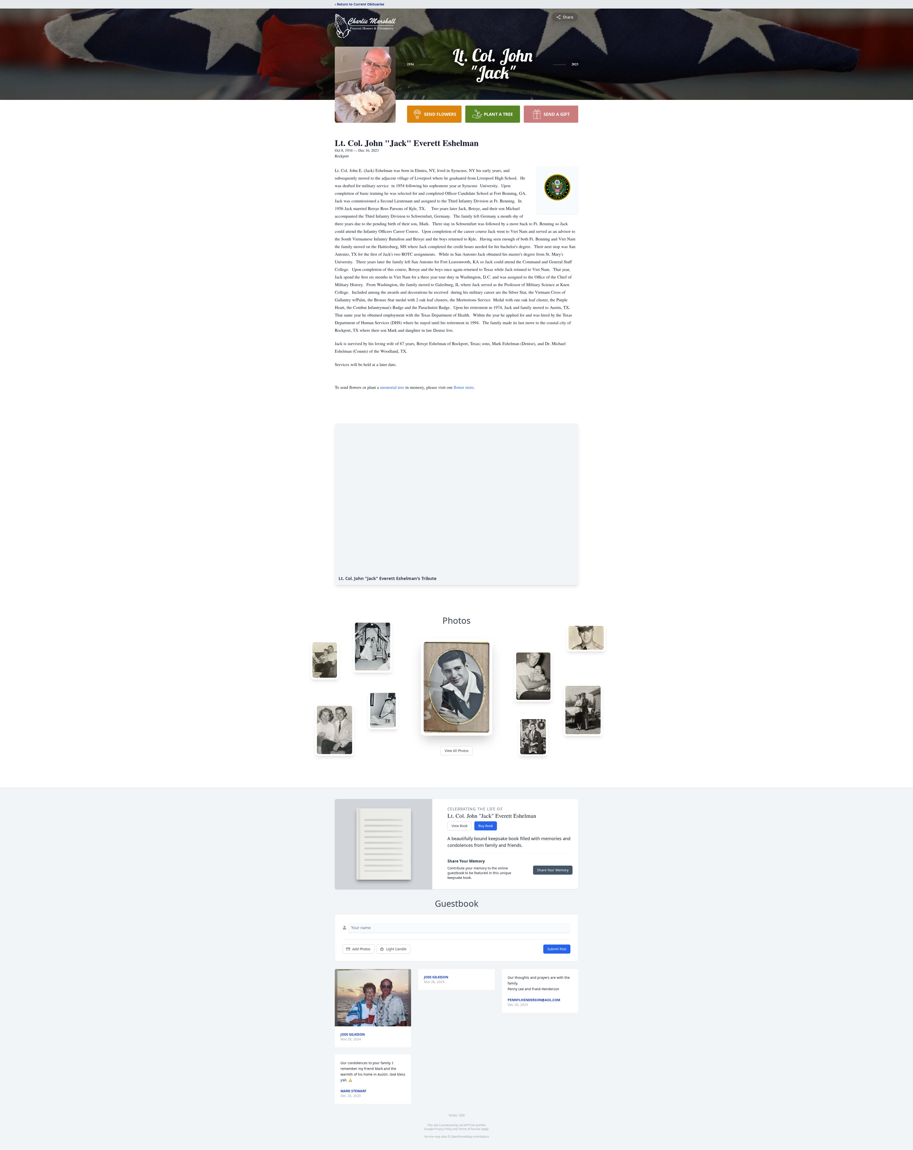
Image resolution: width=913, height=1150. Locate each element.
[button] (373, 997)
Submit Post (556, 949)
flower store (464, 387)
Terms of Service (469, 1129)
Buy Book (485, 826)
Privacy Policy (443, 1129)
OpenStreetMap (461, 1137)
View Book (459, 826)
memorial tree (392, 387)
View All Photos (457, 750)
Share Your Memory (552, 870)
